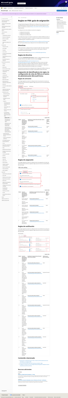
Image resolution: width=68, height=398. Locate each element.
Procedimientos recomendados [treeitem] (5, 189)
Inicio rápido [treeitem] (5, 48)
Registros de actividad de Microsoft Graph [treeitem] (6, 183)
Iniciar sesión (65, 8)
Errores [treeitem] (4, 192)
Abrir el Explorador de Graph (61, 10)
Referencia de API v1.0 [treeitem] (5, 198)
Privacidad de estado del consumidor (40, 397)
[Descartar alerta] (66, 2)
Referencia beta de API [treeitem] (5, 200)
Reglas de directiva (60, 20)
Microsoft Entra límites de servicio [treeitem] (7, 195)
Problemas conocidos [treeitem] (6, 190)
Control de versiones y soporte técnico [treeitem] (6, 30)
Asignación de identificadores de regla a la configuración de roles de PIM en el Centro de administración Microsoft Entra (61, 23)
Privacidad (31, 397)
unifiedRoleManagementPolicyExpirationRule (35, 127)
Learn (19, 17)
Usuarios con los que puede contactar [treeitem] (6, 24)
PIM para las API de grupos (43, 41)
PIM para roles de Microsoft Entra (36, 26)
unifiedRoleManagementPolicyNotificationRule (35, 263)
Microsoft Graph (23, 17)
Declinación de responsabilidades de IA (7, 397)
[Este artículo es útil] (56, 33)
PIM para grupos (46, 26)
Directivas (58, 19)
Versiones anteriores (18, 397)
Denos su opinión (51, 13)
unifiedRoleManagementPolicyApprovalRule (34, 156)
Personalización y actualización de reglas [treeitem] (7, 120)
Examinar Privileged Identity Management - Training (26, 374)
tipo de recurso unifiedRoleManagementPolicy (38, 52)
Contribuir (26, 397)
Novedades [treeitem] (4, 40)
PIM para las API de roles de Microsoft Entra (30, 41)
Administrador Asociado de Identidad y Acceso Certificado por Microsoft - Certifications (32, 380)
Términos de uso (50, 397)
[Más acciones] (49, 17)
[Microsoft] (1, 8)
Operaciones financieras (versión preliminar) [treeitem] (6, 90)
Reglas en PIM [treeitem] (7, 117)
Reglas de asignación (60, 25)
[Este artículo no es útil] (58, 33)
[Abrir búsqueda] (61, 8)
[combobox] (6, 18)
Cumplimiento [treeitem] (5, 75)
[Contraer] (11, 17)
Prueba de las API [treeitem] (5, 46)
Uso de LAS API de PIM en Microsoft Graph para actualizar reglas (31, 363)
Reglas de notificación (60, 26)
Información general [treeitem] (6, 93)
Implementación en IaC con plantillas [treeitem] (7, 57)
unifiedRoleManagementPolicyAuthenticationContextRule (37, 146)
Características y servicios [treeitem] (7, 35)
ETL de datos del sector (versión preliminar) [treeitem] (6, 141)
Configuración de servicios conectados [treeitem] (7, 186)
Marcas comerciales (57, 397)
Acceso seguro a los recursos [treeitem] (7, 107)
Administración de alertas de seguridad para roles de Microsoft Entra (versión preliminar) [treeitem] (8, 129)
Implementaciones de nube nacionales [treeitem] (6, 27)
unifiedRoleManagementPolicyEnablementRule (37, 221)
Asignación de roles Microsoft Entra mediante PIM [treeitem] (8, 124)
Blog (22, 397)
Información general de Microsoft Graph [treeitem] (5, 21)
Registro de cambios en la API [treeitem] (7, 43)
